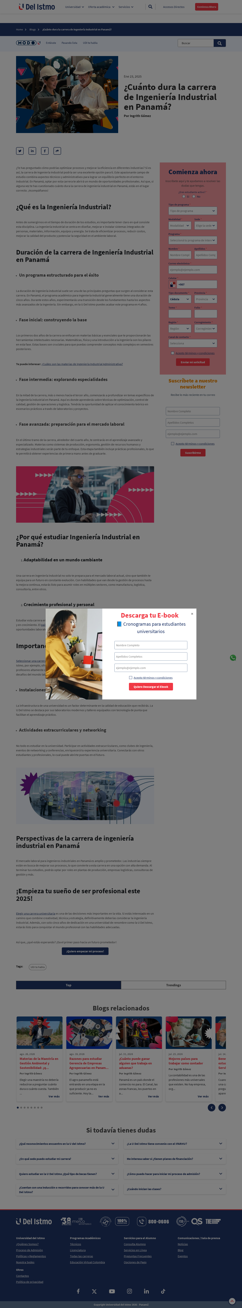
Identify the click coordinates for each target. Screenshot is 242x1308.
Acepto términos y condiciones (153, 677)
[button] (192, 614)
